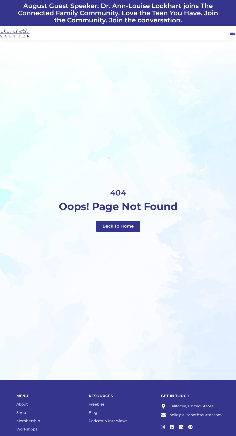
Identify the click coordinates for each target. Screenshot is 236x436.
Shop (21, 412)
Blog (93, 412)
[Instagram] (162, 427)
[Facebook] (172, 427)
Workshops (26, 429)
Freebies (97, 404)
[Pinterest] (190, 427)
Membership (28, 421)
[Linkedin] (181, 427)
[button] (232, 33)
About (22, 404)
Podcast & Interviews (108, 421)
